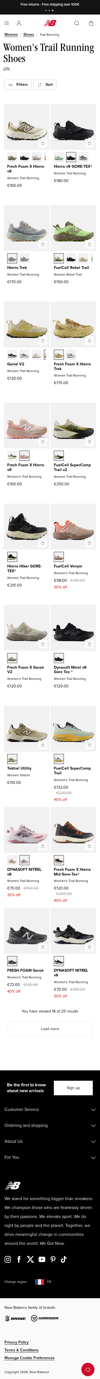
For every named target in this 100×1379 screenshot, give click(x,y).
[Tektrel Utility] (42, 745)
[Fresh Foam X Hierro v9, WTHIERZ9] (24, 157)
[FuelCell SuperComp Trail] (89, 745)
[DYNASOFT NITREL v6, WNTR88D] (12, 860)
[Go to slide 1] (46, 11)
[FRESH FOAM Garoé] (42, 947)
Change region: (16, 1282)
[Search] (76, 23)
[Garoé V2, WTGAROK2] (12, 355)
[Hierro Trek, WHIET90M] (24, 259)
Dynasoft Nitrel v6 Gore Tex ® (70, 670)
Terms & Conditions (21, 1350)
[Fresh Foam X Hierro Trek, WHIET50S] (59, 355)
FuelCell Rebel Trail (71, 267)
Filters (20, 84)
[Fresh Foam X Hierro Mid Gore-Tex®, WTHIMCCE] (59, 860)
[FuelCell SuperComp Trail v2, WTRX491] (59, 456)
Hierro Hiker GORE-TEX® (24, 568)
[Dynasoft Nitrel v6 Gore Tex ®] (89, 644)
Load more (50, 1028)
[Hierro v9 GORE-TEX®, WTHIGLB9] (71, 157)
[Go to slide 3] (53, 11)
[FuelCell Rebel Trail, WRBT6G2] (83, 259)
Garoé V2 (15, 364)
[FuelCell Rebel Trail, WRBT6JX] (59, 259)
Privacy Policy (16, 1342)
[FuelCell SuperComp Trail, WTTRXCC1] (59, 759)
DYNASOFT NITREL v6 (24, 872)
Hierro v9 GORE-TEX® (73, 166)
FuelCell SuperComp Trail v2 (72, 467)
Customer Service (21, 1109)
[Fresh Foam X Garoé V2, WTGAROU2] (12, 658)
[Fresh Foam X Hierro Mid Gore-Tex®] (89, 846)
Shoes (28, 34)
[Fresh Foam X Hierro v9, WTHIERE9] (12, 456)
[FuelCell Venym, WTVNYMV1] (59, 557)
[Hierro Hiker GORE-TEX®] (42, 542)
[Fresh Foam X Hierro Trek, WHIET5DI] (71, 355)
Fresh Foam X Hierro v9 (25, 169)
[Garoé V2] (42, 340)
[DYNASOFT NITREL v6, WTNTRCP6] (59, 961)
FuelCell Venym (68, 566)
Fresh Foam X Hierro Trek (72, 366)
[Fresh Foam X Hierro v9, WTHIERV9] (24, 456)
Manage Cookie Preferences (29, 1358)
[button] (18, 23)
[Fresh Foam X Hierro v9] (42, 143)
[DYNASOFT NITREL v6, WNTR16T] (24, 860)
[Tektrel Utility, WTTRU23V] (12, 759)
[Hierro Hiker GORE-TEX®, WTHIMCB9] (12, 557)
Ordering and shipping (26, 1125)
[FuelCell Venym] (89, 542)
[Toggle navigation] (6, 23)
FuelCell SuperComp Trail (72, 770)
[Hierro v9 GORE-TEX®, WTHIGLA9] (59, 157)
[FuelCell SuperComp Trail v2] (89, 441)
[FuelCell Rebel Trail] (89, 244)
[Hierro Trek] (42, 244)
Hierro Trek (17, 267)
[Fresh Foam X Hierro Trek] (89, 340)
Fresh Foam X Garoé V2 (25, 670)
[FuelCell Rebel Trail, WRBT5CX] (71, 259)
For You (11, 1157)
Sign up (73, 1087)
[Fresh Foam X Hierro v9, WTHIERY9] (12, 157)
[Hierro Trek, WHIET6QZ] (12, 259)
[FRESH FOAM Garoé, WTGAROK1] (12, 961)
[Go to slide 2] (50, 11)
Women (11, 34)
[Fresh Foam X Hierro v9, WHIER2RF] (37, 157)
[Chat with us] (87, 1369)
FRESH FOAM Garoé (25, 970)
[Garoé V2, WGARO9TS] (24, 355)
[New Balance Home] (50, 23)
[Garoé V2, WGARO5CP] (37, 355)
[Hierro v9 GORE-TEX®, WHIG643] (83, 157)
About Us (13, 1141)
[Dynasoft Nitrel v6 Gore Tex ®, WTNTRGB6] (59, 658)
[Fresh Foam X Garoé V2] (42, 644)
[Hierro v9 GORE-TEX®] (89, 143)
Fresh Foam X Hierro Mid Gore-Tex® (72, 872)
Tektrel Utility (19, 768)
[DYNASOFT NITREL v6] (42, 846)
